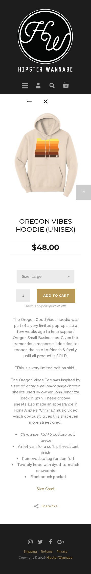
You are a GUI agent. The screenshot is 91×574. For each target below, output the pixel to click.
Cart (66, 85)
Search (52, 85)
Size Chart (46, 489)
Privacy (62, 551)
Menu (25, 85)
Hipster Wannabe (60, 557)
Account (38, 85)
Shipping (30, 551)
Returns (47, 551)
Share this (49, 506)
